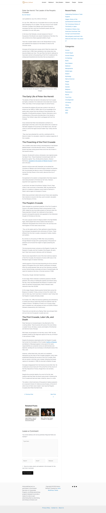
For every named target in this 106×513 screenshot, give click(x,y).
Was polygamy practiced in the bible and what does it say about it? (74, 39)
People (67, 81)
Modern (67, 73)
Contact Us (54, 508)
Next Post (53, 395)
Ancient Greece (69, 55)
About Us (61, 508)
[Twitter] (72, 486)
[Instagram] (74, 486)
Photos (67, 84)
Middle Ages (68, 71)
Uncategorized (69, 100)
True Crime (68, 97)
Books (67, 60)
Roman (67, 94)
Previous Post (28, 394)
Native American (69, 79)
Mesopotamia (69, 68)
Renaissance (68, 92)
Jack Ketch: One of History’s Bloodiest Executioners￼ (30, 419)
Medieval (67, 66)
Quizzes (67, 87)
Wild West (68, 107)
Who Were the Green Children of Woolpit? (47, 418)
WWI (66, 113)
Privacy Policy (46, 508)
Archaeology (68, 58)
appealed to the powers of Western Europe (40, 161)
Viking (67, 105)
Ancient (67, 50)
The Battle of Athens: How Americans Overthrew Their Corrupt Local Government (72, 31)
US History (68, 102)
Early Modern (69, 63)
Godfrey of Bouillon (51, 342)
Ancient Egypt (69, 53)
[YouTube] (76, 486)
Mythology (68, 76)
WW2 (66, 110)
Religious (67, 89)
